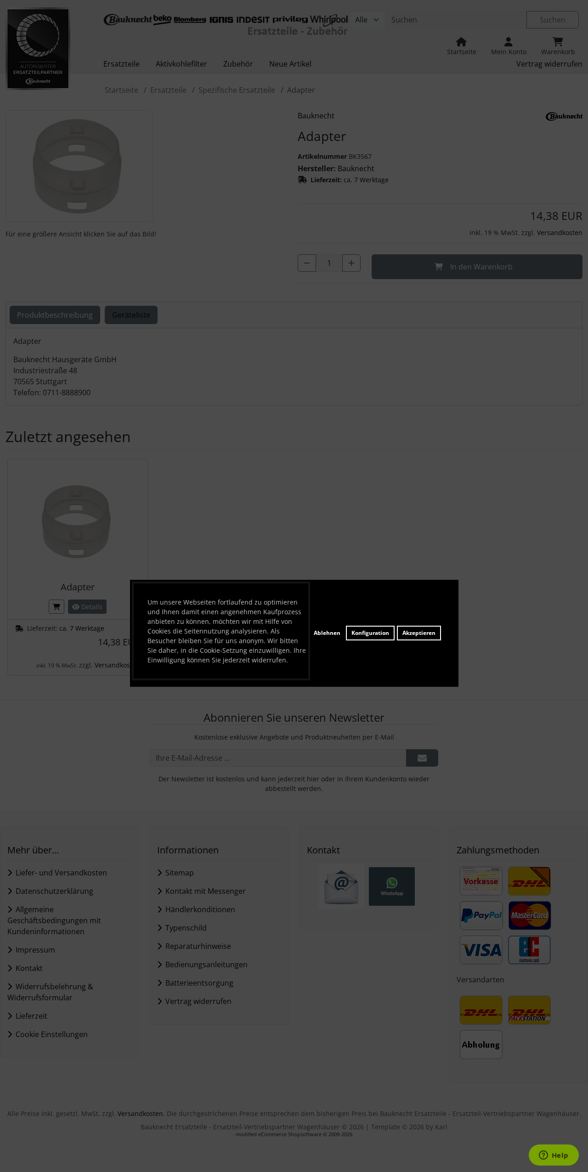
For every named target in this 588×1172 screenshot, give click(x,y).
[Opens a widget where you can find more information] (553, 1155)
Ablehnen (327, 633)
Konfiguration (370, 633)
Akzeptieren (418, 633)
